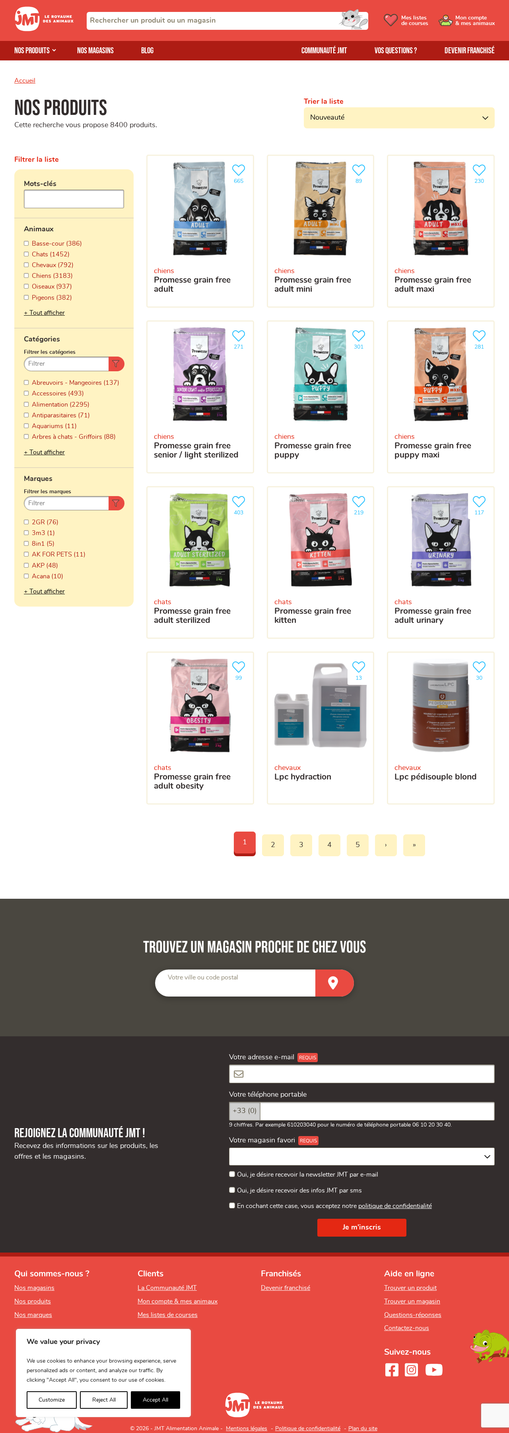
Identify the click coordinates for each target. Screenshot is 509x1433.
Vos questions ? (396, 51)
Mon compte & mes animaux (178, 1301)
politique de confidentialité (395, 1206)
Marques (38, 479)
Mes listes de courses (168, 1315)
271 (242, 344)
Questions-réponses (412, 1315)
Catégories (42, 339)
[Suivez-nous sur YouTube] (434, 1370)
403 (242, 510)
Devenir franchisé (470, 51)
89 (363, 179)
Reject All (104, 1400)
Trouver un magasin (412, 1301)
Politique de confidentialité (307, 1428)
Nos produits (32, 51)
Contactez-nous (406, 1328)
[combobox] (227, 21)
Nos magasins (95, 51)
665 (242, 179)
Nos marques (33, 1315)
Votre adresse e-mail (261, 1057)
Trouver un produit (410, 1288)
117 (482, 510)
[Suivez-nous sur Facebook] (391, 1369)
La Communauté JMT (167, 1288)
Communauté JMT (324, 51)
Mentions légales (246, 1428)
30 (483, 676)
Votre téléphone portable (268, 1094)
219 (362, 510)
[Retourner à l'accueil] (44, 29)
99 (242, 676)
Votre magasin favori (262, 1140)
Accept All (155, 1400)
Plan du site (362, 1428)
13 (363, 676)
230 (482, 179)
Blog (147, 51)
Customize (52, 1400)
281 (482, 344)
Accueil (24, 81)
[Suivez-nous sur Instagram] (411, 1369)
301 (362, 344)
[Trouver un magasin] (334, 983)
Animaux (39, 229)
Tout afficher (47, 313)
